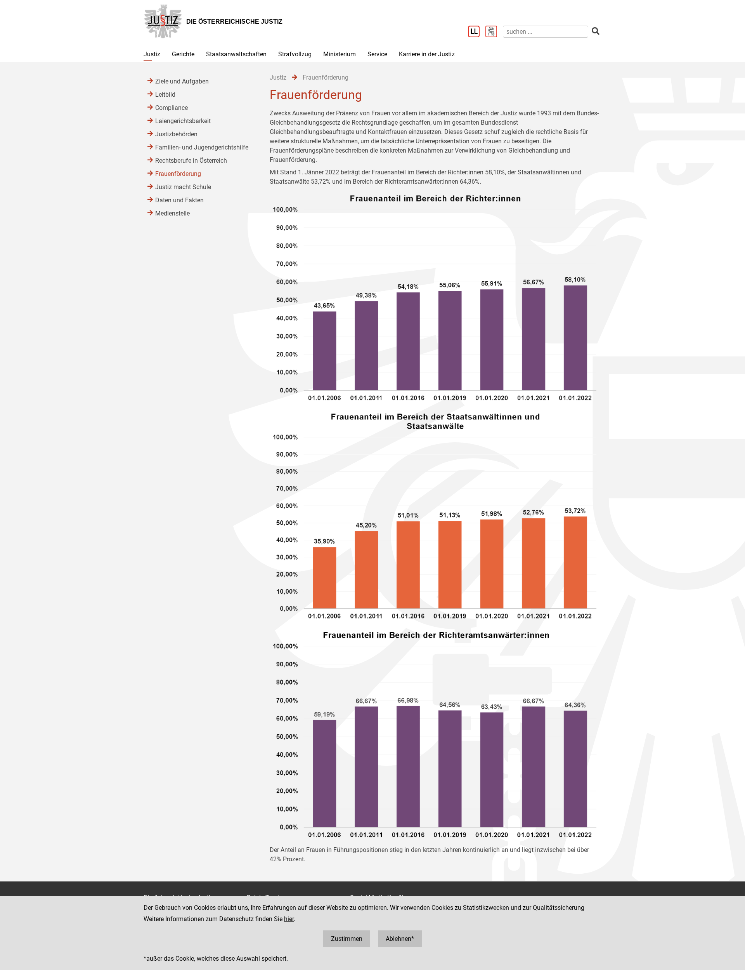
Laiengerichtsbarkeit (183, 121)
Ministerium (339, 54)
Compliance (171, 107)
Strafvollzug (295, 54)
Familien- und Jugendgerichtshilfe (201, 147)
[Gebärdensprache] (494, 32)
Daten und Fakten (179, 200)
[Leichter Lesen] (476, 32)
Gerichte (183, 54)
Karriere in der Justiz (427, 54)
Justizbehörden (176, 134)
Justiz (152, 54)
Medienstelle (172, 213)
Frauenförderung (178, 173)
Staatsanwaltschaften (236, 54)
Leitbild (165, 94)
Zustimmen (346, 938)
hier (289, 919)
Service (377, 54)
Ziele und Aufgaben (182, 81)
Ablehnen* (400, 938)
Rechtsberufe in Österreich (191, 160)
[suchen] (595, 31)
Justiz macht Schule (183, 187)
